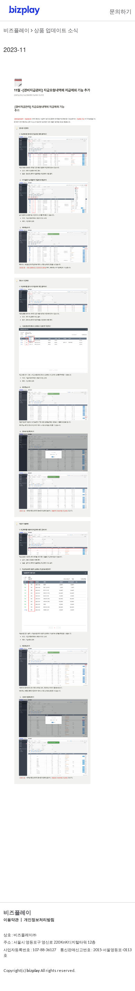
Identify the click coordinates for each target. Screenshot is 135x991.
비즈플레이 (16, 30)
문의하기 (120, 11)
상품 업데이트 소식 (56, 30)
